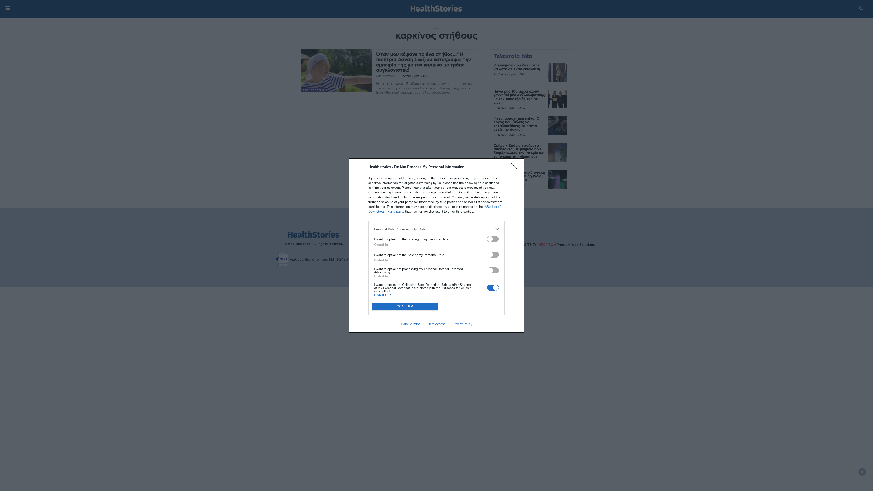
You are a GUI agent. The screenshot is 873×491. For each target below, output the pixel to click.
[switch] (493, 239)
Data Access (436, 324)
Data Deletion (411, 324)
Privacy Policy (462, 324)
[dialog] (436, 245)
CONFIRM (405, 306)
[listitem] (436, 229)
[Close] (515, 167)
